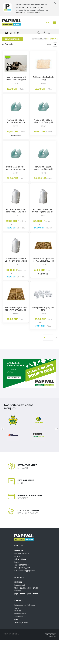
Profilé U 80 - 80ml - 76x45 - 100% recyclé (15, 121)
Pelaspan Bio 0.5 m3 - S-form (43, 308)
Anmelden (43, 32)
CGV (16, 620)
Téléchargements (21, 622)
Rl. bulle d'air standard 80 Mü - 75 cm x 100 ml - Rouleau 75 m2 (43, 211)
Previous (2, 429)
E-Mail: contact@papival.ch (24, 571)
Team (16, 608)
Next (56, 429)
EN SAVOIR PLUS (13, 377)
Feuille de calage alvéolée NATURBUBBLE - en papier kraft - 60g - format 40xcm (43, 262)
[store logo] (11, 22)
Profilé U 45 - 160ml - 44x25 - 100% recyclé (15, 168)
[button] (47, 22)
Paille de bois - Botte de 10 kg (43, 78)
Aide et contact (20, 617)
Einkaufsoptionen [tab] (12, 39)
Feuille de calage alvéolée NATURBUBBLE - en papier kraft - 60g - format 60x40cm (16, 311)
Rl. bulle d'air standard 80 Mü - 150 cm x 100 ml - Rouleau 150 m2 (16, 260)
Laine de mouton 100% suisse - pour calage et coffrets (16, 79)
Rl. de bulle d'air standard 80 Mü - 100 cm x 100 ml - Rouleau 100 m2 (16, 211)
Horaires (17, 611)
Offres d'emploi (20, 614)
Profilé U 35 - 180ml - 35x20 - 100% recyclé (43, 168)
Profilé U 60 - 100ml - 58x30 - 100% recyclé (43, 121)
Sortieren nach (39, 39)
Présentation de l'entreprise (24, 605)
